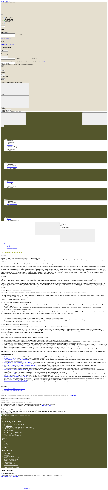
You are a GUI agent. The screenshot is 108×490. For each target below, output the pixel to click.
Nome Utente (19, 34)
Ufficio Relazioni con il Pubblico (12, 458)
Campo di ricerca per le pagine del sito (10, 234)
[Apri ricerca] (94, 118)
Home (61, 223)
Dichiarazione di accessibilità (11, 459)
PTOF (8, 245)
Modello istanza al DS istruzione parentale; (14, 389)
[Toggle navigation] (13, 118)
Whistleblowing (8, 462)
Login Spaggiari (41, 61)
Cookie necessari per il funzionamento (10, 409)
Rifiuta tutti (13, 398)
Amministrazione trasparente (11, 465)
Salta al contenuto (5, 1)
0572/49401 (9, 426)
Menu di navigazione (89, 241)
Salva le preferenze (12, 412)
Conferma (8, 110)
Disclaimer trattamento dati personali (10, 476)
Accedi (2, 26)
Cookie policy (7, 453)
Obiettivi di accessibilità (10, 460)
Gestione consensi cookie (10, 463)
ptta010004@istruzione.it (19, 427)
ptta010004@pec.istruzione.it (20, 428)
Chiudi (2, 70)
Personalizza (4, 398)
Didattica (62, 224)
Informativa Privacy (9, 456)
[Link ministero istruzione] (8, 2)
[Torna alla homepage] (54, 111)
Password (18, 36)
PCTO (8, 246)
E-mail (17, 58)
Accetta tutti (25, 398)
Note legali (6, 455)
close (2, 125)
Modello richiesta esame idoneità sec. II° (14, 390)
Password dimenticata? (6, 38)
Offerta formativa (64, 226)
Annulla (3, 110)
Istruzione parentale (12, 248)
